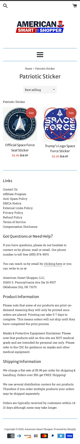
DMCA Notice (12, 203)
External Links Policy (18, 208)
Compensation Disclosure (20, 227)
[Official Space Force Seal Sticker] (20, 124)
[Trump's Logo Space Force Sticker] (60, 124)
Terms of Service (14, 222)
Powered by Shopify (65, 429)
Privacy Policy (13, 213)
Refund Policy (12, 217)
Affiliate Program (14, 194)
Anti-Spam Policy (15, 199)
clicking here (53, 264)
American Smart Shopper (39, 429)
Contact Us (10, 189)
